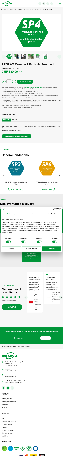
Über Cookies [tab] (52, 214)
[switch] (23, 242)
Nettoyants (5, 405)
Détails (14, 120)
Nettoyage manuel (7, 399)
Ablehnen (11, 248)
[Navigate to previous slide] (4, 175)
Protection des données (9, 421)
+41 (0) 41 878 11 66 (10, 371)
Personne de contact (8, 430)
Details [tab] (32, 214)
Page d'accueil (4, 9)
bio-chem (4, 408)
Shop (11, 9)
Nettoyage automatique (9, 402)
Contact (4, 427)
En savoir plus (16, 189)
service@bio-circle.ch (10, 376)
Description (6, 120)
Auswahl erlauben (31, 248)
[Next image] (59, 57)
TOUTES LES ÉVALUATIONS (12, 307)
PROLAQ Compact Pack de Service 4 (42, 9)
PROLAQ (26, 9)
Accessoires (18, 9)
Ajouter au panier (25, 82)
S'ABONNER (45, 338)
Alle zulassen (51, 248)
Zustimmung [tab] (11, 214)
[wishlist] (47, 3)
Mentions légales (7, 424)
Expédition (5, 436)
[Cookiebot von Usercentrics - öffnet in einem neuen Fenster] (54, 209)
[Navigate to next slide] (59, 175)
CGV (3, 418)
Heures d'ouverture (7, 433)
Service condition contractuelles (16, 136)
